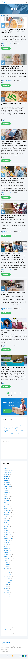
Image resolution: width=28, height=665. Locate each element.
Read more (6, 48)
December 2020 (8, 532)
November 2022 (8, 492)
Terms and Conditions (5, 651)
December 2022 (8, 490)
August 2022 (7, 496)
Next (9, 395)
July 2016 (6, 631)
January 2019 (7, 572)
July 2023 (6, 476)
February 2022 (7, 508)
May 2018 (6, 588)
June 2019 (6, 564)
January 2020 (7, 550)
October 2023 (7, 472)
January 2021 (7, 530)
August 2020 (7, 540)
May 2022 (6, 502)
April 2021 (6, 524)
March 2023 (7, 484)
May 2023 (6, 480)
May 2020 (6, 546)
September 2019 (8, 558)
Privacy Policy (4, 649)
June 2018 (6, 586)
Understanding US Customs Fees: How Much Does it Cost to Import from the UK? (13, 31)
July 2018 (6, 584)
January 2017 (7, 619)
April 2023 (6, 482)
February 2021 (7, 528)
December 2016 (7, 621)
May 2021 (6, 522)
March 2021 (6, 526)
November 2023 (8, 470)
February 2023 (7, 486)
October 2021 (7, 512)
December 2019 (7, 552)
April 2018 (6, 590)
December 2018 (7, 574)
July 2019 (6, 562)
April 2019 (6, 566)
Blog (3, 45)
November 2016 (8, 623)
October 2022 (7, 494)
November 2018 (7, 576)
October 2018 (7, 578)
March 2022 (7, 506)
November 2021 (7, 510)
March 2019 (6, 568)
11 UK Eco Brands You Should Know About (14, 433)
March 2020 (7, 548)
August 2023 (7, 474)
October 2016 (7, 625)
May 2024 (6, 468)
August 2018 (7, 582)
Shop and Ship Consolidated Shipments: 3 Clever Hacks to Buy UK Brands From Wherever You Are (13, 255)
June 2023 (6, 478)
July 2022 (6, 498)
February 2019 (7, 570)
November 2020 (8, 534)
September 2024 (8, 466)
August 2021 (7, 516)
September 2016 (8, 627)
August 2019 (7, 560)
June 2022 (6, 500)
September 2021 (8, 514)
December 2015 (7, 633)
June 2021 (6, 520)
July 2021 (6, 518)
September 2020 (8, 538)
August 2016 (7, 629)
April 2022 (6, 504)
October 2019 (7, 556)
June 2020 (6, 544)
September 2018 (8, 580)
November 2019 (8, 554)
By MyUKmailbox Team (7, 43)
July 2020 (6, 542)
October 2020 (7, 536)
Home (2, 15)
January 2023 (7, 488)
